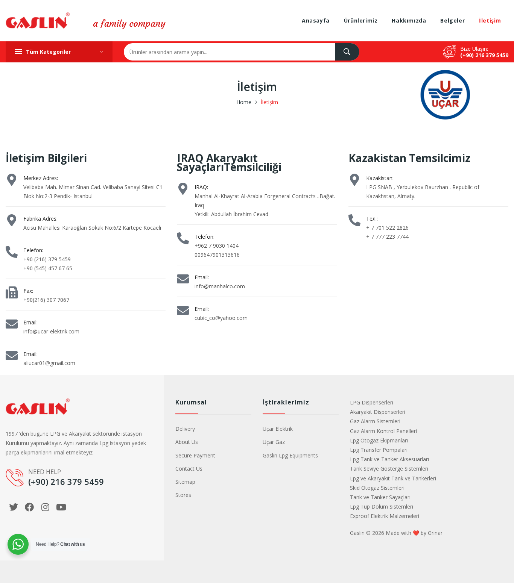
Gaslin (357, 532)
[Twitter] (13, 507)
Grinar (435, 532)
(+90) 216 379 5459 (484, 55)
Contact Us (188, 468)
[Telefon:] (12, 252)
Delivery (185, 428)
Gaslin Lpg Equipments (290, 455)
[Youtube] (61, 507)
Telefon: (33, 250)
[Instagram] (45, 507)
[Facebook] (29, 507)
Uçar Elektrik (278, 428)
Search (347, 52)
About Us (186, 441)
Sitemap (185, 481)
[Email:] (12, 324)
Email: (30, 322)
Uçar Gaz (274, 441)
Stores (183, 494)
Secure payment (195, 455)
